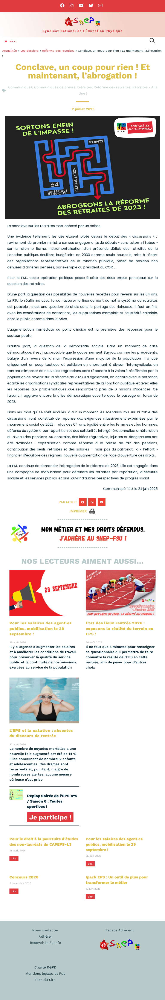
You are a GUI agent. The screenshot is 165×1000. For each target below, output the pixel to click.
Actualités (9, 50)
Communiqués (20, 87)
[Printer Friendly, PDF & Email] (92, 511)
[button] (83, 502)
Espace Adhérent (119, 930)
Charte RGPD (45, 967)
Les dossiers (29, 50)
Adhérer (45, 936)
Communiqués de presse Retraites (63, 87)
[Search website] (152, 41)
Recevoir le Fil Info (45, 943)
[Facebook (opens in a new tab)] (63, 5)
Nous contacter (45, 930)
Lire (14, 858)
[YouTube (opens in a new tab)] (81, 5)
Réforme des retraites (58, 50)
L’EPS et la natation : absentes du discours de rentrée (41, 733)
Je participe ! (50, 817)
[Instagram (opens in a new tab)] (71, 5)
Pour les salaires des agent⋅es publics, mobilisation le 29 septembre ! (40, 628)
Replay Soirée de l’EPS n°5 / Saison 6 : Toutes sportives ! (52, 801)
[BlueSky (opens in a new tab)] (91, 5)
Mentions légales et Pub (45, 973)
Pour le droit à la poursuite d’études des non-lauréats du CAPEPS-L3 (43, 841)
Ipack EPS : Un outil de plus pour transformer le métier (117, 880)
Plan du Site (45, 980)
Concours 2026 (23, 877)
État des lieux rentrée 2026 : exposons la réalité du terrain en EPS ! (119, 628)
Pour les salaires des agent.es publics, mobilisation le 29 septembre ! (114, 844)
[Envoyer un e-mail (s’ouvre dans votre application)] (100, 5)
